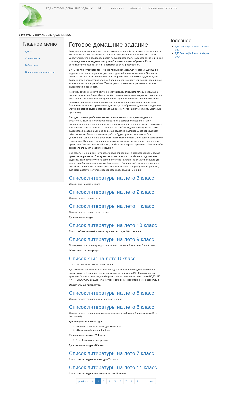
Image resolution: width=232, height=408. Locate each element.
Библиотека (135, 8)
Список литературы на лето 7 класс (111, 353)
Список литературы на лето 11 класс (113, 367)
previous (83, 381)
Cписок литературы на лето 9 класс (111, 239)
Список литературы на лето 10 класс (113, 225)
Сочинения (116, 8)
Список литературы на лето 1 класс (111, 205)
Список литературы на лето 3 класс (111, 177)
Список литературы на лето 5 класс (111, 292)
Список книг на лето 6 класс (102, 258)
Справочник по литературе (162, 8)
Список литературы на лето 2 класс (111, 191)
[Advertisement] (41, 126)
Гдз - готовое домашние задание (69, 8)
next (151, 381)
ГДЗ (100, 8)
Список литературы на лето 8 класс (111, 306)
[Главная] (34, 16)
